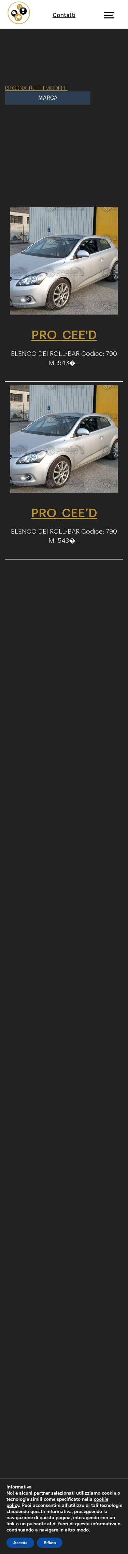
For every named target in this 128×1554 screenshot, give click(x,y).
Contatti (64, 15)
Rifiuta (50, 1542)
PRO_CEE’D (64, 513)
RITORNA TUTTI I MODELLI (36, 88)
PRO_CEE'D (64, 335)
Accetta (20, 1542)
